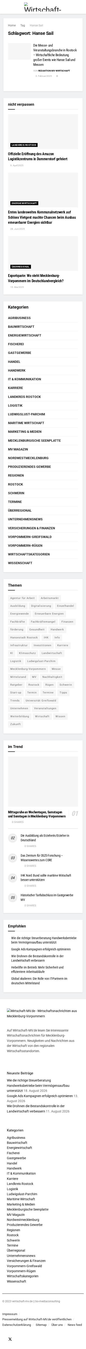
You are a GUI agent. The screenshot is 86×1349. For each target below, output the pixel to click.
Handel (14, 362)
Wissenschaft (20, 563)
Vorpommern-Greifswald (30, 537)
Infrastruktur (19, 645)
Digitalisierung (41, 605)
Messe (56, 669)
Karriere (15, 388)
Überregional (21, 266)
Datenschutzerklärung (16, 1325)
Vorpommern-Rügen (25, 545)
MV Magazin (18, 449)
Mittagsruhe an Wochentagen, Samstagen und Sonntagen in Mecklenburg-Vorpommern (36, 814)
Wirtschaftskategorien (29, 554)
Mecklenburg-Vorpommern (28, 669)
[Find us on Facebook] (3, 1339)
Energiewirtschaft (24, 203)
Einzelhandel (65, 605)
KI (11, 653)
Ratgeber (16, 684)
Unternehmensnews (25, 519)
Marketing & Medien (25, 431)
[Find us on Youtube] (16, 1339)
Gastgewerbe (19, 353)
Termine (15, 502)
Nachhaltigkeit (52, 677)
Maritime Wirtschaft (26, 423)
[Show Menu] (5, 7)
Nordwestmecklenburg (28, 458)
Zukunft (15, 724)
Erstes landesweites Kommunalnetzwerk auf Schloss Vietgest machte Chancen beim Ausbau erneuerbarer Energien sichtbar (42, 217)
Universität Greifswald (41, 700)
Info (57, 637)
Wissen (60, 716)
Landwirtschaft (52, 653)
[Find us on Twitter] (10, 1339)
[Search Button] (81, 7)
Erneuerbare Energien (49, 613)
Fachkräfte (17, 621)
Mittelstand (18, 677)
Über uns (57, 1325)
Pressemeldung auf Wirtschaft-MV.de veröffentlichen (37, 1319)
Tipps (63, 692)
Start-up (15, 692)
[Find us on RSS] (22, 1339)
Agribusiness (19, 318)
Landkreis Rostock (24, 145)
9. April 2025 (16, 165)
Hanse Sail (36, 25)
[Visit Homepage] (43, 6)
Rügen (49, 684)
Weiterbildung (19, 716)
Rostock (15, 484)
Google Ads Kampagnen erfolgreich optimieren (41, 949)
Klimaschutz (27, 653)
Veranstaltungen (45, 708)
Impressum (9, 1314)
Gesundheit (37, 629)
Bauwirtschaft (21, 326)
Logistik (15, 405)
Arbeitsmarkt (50, 598)
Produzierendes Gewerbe (29, 467)
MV (34, 677)
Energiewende (19, 613)
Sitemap (41, 1325)
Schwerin (16, 493)
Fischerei (16, 344)
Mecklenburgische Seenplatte (34, 440)
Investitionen (42, 645)
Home (12, 25)
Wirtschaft (42, 716)
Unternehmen (19, 708)
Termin (32, 692)
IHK (46, 637)
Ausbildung (17, 605)
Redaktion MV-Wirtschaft (54, 70)
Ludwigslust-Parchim (26, 414)
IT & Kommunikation (24, 379)
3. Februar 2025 (43, 76)
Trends (15, 700)
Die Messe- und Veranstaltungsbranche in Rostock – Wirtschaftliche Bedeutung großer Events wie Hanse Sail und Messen (55, 55)
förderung (16, 629)
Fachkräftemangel (43, 621)
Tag (22, 25)
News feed (75, 1325)
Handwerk (16, 370)
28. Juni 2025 (17, 229)
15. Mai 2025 (17, 287)
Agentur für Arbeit (22, 598)
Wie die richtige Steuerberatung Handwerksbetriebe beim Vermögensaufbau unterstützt (38, 1085)
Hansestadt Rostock (24, 637)
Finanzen (67, 621)
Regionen (16, 475)
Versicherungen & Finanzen (31, 528)
